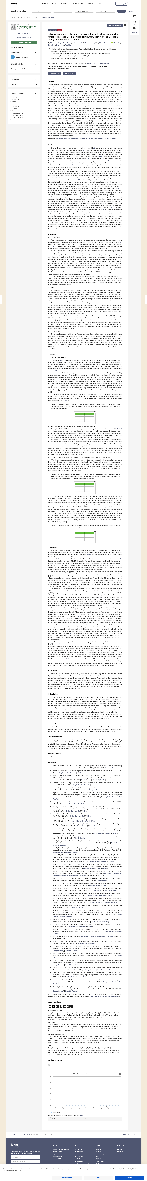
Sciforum (98, 1149)
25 (51, 246)
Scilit (97, 1156)
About (100, 4)
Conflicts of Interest (17, 117)
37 (51, 644)
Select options (16, 1157)
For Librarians (79, 1156)
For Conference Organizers (83, 1164)
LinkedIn (119, 1149)
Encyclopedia (100, 1161)
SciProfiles (99, 1159)
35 (78, 616)
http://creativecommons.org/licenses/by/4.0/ (104, 996)
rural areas (112, 138)
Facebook (120, 1151)
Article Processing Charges (61, 1149)
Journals (45, 4)
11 (73, 165)
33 (98, 597)
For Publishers (79, 1159)
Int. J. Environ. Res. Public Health (21, 1135)
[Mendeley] (71, 1007)
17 (120, 188)
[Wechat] (64, 1007)
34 (100, 597)
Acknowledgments (17, 113)
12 (120, 171)
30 (90, 554)
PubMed (80, 773)
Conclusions (15, 111)
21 (55, 212)
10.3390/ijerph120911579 (46, 17)
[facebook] (61, 1007)
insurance (82, 138)
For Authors (78, 1149)
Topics (54, 4)
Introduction (15, 99)
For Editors (78, 1154)
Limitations (15, 108)
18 (101, 201)
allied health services (71, 138)
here (81, 1115)
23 (78, 222)
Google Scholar (110, 768)
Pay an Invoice (57, 1151)
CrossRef (73, 773)
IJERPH (20, 17)
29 (59, 386)
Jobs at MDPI (57, 1159)
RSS (124, 1135)
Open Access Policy (59, 1154)
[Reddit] (68, 1007)
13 (79, 180)
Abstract (14, 97)
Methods (14, 102)
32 (120, 559)
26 (53, 246)
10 (108, 161)
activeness (59, 138)
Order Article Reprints (114, 25)
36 (70, 633)
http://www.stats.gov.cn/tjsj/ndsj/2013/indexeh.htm (98, 936)
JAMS (98, 1164)
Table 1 (62, 360)
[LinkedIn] (57, 1007)
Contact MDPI (57, 1156)
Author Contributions (18, 115)
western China (103, 138)
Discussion (15, 106)
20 (103, 209)
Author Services (78, 4)
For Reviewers (79, 1151)
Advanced (131, 11)
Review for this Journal (24, 38)
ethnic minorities (91, 138)
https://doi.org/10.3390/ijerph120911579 (99, 63)
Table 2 (119, 429)
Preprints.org (100, 1154)
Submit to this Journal (24, 33)
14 (86, 184)
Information (64, 4)
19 (111, 207)
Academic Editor (17, 52)
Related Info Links (17, 64)
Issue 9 (35, 17)
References (15, 120)
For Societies (79, 1161)
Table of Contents (17, 93)
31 (59, 559)
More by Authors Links (18, 69)
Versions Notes (69, 74)
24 (49, 246)
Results (14, 104)
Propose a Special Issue (24, 42)
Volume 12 (27, 17)
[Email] (50, 1007)
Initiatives (91, 4)
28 (56, 371)
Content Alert (132, 1135)
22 (76, 222)
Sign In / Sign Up (121, 4)
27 (55, 246)
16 (118, 188)
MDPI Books (99, 1151)
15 (78, 186)
